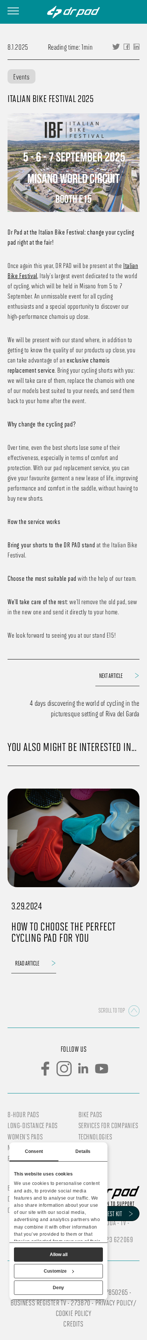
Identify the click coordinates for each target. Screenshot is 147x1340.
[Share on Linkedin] (136, 47)
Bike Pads (90, 1114)
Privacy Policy (114, 1302)
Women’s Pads (25, 1137)
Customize (55, 1271)
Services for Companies (108, 1125)
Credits (73, 1323)
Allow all (58, 1254)
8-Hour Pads (23, 1114)
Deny (58, 1287)
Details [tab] (83, 1151)
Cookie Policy (74, 1312)
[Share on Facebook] (127, 47)
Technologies (95, 1137)
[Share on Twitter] (116, 47)
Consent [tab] (34, 1151)
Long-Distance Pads (33, 1125)
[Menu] (13, 11)
